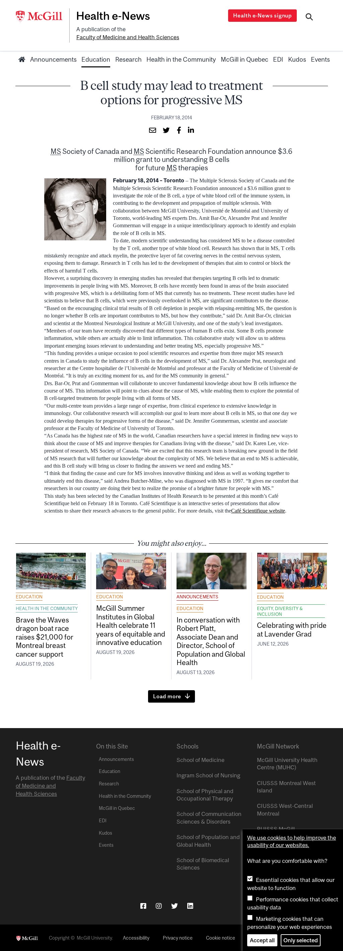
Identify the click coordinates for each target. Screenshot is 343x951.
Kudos (297, 59)
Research (128, 59)
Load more (167, 696)
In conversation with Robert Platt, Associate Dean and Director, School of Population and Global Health (211, 641)
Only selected (300, 940)
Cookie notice (220, 938)
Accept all (262, 940)
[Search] (309, 18)
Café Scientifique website (258, 511)
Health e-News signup (262, 15)
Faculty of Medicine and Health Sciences (127, 37)
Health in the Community (181, 59)
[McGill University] (42, 16)
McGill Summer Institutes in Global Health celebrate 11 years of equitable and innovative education (130, 625)
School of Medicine (200, 760)
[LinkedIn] (190, 905)
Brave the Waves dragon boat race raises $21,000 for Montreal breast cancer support (44, 637)
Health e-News (113, 15)
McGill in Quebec (244, 59)
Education (95, 59)
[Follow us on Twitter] (174, 905)
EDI (278, 59)
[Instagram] (159, 905)
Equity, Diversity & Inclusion (280, 611)
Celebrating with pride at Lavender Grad (292, 629)
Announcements (53, 59)
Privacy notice (178, 938)
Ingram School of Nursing (208, 775)
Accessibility (136, 938)
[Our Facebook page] (143, 905)
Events (320, 59)
